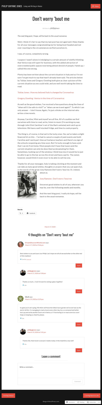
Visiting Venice (8, 395)
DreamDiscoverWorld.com (35, 243)
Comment (77, 381)
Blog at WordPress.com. (51, 401)
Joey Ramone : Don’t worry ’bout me (56, 178)
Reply (79, 265)
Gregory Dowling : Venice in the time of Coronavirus (41, 98)
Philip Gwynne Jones (12, 6)
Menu (97, 6)
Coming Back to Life (92, 395)
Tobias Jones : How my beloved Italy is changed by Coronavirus (46, 92)
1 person (28, 259)
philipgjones (54, 28)
